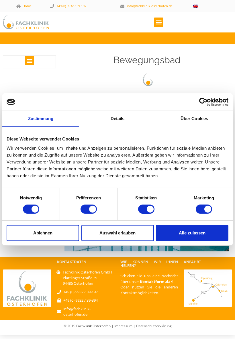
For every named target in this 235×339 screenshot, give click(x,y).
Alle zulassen (192, 232)
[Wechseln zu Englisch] (195, 6)
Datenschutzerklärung (154, 325)
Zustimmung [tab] (41, 118)
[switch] (89, 209)
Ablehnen (42, 232)
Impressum (123, 325)
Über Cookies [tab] (194, 118)
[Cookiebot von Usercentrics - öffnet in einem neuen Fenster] (203, 102)
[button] (158, 22)
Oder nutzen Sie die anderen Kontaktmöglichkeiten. (149, 289)
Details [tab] (118, 118)
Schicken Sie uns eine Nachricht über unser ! (149, 278)
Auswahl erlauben (117, 232)
